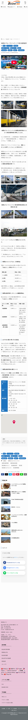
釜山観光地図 (5, 655)
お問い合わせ (14, 710)
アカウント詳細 (5, 699)
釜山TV (15, 50)
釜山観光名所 (21, 50)
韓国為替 (4, 661)
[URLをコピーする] (25, 474)
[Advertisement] (14, 24)
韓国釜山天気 (5, 652)
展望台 (19, 48)
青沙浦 (20, 465)
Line (3, 684)
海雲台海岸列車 (5, 463)
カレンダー (4, 664)
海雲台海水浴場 (13, 463)
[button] (2, 474)
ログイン (16, 557)
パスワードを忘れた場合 (7, 702)
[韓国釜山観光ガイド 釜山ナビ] (14, 2)
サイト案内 (8, 708)
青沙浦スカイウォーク (6, 467)
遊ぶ (4, 45)
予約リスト (4, 696)
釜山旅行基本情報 (6, 649)
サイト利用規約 (14, 708)
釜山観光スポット (5, 465)
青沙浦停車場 (16, 467)
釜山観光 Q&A (5, 687)
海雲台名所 (4, 50)
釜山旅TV (10, 50)
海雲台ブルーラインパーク (13, 460)
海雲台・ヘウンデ (5, 48)
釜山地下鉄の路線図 (6, 658)
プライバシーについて (22, 708)
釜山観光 (16, 45)
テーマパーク (9, 45)
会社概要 (3, 708)
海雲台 (4, 460)
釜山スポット (13, 48)
